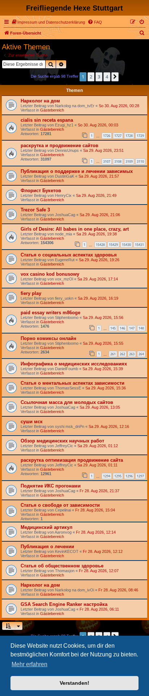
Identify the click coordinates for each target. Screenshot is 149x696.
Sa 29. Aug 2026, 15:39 (102, 369)
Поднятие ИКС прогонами (51, 486)
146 (122, 328)
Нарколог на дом (40, 101)
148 (141, 328)
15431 (139, 244)
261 (113, 354)
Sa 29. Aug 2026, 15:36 (105, 388)
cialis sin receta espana (47, 120)
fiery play (31, 293)
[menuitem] (48, 22)
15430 (126, 244)
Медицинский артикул (46, 527)
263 (132, 354)
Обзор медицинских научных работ (62, 441)
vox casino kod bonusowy (50, 274)
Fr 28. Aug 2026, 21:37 (99, 491)
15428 (100, 244)
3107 (106, 161)
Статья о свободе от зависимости (60, 505)
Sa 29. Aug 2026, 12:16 (109, 426)
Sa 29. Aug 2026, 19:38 (96, 234)
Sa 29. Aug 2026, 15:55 (103, 343)
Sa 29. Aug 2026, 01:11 (97, 465)
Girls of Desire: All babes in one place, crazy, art (75, 229)
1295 (118, 476)
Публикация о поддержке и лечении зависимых (77, 171)
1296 (129, 476)
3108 (118, 161)
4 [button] (107, 76)
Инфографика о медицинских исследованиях (74, 364)
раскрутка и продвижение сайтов (59, 145)
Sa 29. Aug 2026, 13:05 (100, 407)
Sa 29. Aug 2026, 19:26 (99, 260)
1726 (106, 135)
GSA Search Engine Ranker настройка (64, 604)
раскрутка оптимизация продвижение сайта (72, 460)
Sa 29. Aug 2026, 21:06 (100, 215)
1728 (129, 135)
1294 (106, 476)
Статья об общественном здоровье (62, 565)
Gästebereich (52, 110)
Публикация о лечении (47, 546)
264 (141, 354)
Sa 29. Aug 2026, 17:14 (97, 279)
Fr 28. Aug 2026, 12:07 (99, 570)
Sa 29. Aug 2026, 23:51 (103, 150)
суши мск (32, 421)
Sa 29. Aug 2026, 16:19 (98, 298)
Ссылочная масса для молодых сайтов (67, 402)
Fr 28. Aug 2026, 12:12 (103, 551)
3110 (140, 161)
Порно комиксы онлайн (48, 338)
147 (132, 328)
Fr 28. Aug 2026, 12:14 (96, 532)
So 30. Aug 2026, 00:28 (119, 106)
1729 (140, 135)
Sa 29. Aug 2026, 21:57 (98, 176)
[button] (115, 76)
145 (113, 328)
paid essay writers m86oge (50, 312)
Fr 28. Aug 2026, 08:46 (118, 590)
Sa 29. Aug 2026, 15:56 (103, 317)
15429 (113, 244)
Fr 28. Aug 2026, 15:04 (95, 510)
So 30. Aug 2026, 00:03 (98, 125)
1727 (118, 135)
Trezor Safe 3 (35, 210)
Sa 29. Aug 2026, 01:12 (97, 446)
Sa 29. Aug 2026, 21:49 (96, 195)
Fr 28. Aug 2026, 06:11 (99, 609)
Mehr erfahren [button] (29, 664)
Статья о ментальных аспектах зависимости (72, 383)
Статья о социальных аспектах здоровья (69, 255)
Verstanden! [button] (74, 683)
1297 (140, 476)
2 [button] (91, 76)
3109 (129, 161)
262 (122, 354)
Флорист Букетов (41, 190)
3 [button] (99, 76)
